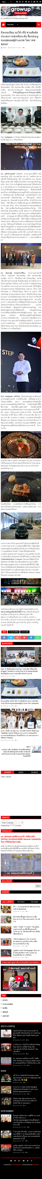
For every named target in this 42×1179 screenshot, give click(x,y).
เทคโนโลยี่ (6, 1016)
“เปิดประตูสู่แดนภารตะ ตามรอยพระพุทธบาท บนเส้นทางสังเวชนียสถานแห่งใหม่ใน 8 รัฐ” (25, 941)
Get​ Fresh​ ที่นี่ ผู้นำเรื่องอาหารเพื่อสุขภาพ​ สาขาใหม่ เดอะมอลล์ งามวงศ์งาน (26, 919)
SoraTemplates (16, 1164)
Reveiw (5, 1000)
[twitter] (20, 2)
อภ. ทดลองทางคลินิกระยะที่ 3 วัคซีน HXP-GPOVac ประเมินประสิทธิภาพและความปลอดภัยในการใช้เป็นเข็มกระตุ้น (21, 839)
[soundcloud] (40, 2)
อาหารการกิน (24, 632)
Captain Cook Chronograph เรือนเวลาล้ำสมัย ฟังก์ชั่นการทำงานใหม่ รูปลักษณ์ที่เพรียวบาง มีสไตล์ (26, 952)
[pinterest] (29, 2)
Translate (17, 826)
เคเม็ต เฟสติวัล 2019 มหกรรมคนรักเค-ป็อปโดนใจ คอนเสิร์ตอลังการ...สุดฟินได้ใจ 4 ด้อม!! (27, 1148)
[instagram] (31, 2)
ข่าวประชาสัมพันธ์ (13, 632)
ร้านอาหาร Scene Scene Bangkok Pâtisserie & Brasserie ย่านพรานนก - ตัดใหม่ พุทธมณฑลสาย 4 (26, 1089)
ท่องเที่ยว (5, 1008)
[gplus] (22, 2)
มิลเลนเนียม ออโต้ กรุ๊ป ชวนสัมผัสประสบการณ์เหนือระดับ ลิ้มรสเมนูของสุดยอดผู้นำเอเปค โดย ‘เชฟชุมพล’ (20, 702)
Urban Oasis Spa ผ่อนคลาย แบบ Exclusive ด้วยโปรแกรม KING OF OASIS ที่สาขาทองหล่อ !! (25, 1101)
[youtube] (26, 2)
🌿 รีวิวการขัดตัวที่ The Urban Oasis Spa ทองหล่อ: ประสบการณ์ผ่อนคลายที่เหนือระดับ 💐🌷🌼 (26, 1077)
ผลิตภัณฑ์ (5, 1012)
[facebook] (17, 2)
